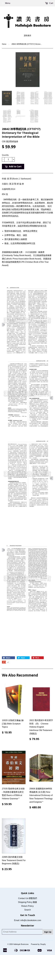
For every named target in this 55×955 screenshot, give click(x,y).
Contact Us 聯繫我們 (27, 898)
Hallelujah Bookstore (21, 944)
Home (4, 44)
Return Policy (27, 906)
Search (27, 910)
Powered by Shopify (38, 944)
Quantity (5, 155)
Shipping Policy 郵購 (27, 902)
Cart (51, 3)
